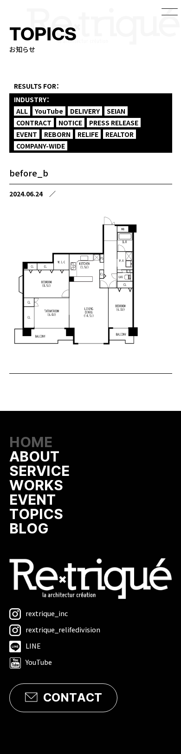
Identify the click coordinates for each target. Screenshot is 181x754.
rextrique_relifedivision (63, 629)
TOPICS (36, 514)
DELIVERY (85, 111)
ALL (22, 111)
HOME (30, 442)
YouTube (49, 111)
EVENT (26, 134)
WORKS (36, 486)
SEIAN (116, 111)
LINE (33, 645)
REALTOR (119, 134)
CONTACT (72, 697)
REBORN (57, 134)
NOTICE (70, 122)
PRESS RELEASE (113, 122)
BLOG (29, 529)
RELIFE (88, 134)
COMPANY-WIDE (40, 145)
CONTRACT (34, 122)
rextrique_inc (47, 613)
